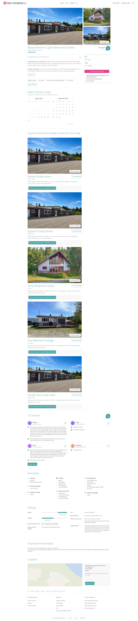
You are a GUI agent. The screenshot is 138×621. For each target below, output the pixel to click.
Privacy (70, 618)
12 (35, 110)
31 (29, 120)
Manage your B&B (60, 600)
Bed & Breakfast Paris (90, 608)
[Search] (76, 3)
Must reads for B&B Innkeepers (63, 610)
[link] (14, 3)
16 (48, 110)
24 (29, 117)
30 (48, 117)
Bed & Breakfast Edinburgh (91, 600)
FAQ (57, 608)
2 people (72, 3)
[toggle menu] (133, 3)
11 (32, 110)
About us (30, 603)
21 (41, 114)
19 (35, 114)
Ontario (34, 50)
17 (29, 114)
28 (41, 117)
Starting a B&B (59, 605)
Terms (76, 618)
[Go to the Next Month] (73, 98)
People (86, 63)
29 (45, 117)
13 (38, 110)
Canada (39, 50)
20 (38, 114)
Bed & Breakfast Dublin (90, 603)
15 (45, 110)
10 (29, 110)
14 (41, 110)
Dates (66, 3)
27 (38, 117)
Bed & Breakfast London (90, 605)
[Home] (28, 591)
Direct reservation (32, 52)
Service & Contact (32, 600)
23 (48, 114)
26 (35, 117)
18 (32, 114)
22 (45, 114)
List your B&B (59, 603)
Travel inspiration (32, 605)
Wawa (62, 3)
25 (32, 117)
